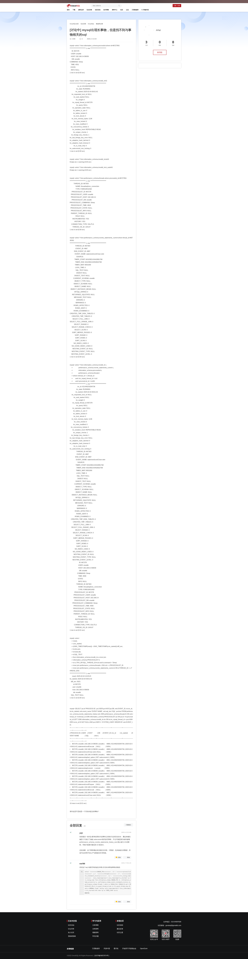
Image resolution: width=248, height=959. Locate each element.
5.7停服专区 (145, 10)
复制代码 (87, 893)
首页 (68, 10)
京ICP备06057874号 (101, 955)
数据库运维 (99, 24)
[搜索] (120, 5)
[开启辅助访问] (180, 1)
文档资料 (95, 929)
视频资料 (95, 932)
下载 (74, 10)
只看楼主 (128, 825)
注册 (175, 5)
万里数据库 (135, 10)
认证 (127, 10)
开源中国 (107, 948)
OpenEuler (144, 948)
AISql (158, 30)
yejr (81, 833)
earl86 (82, 864)
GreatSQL (91, 24)
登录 (178, 5)
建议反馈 (120, 929)
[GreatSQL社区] (73, 5)
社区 (121, 10)
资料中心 (114, 10)
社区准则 (120, 925)
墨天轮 (116, 948)
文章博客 (95, 925)
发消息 (159, 52)
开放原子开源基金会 (129, 948)
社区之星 (120, 932)
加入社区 (71, 932)
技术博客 (106, 10)
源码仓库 (81, 10)
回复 (119, 857)
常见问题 (95, 936)
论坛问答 (89, 10)
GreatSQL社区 (74, 24)
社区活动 (97, 10)
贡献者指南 (72, 936)
